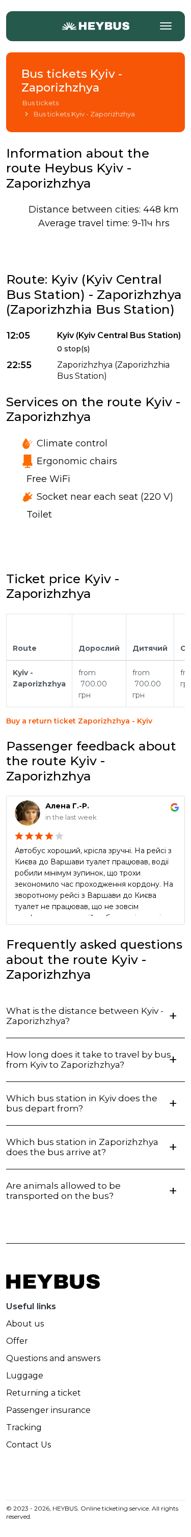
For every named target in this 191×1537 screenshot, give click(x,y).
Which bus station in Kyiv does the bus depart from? (81, 1103)
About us (25, 1324)
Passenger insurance (48, 1410)
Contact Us (28, 1445)
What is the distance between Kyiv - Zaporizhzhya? (84, 1016)
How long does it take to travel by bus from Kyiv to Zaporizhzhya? (88, 1059)
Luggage (24, 1375)
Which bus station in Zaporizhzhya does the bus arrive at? (82, 1147)
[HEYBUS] (95, 26)
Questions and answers (53, 1358)
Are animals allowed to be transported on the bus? (63, 1190)
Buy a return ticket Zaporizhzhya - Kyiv (79, 721)
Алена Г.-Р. (67, 805)
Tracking (24, 1427)
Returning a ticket (43, 1393)
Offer (17, 1341)
